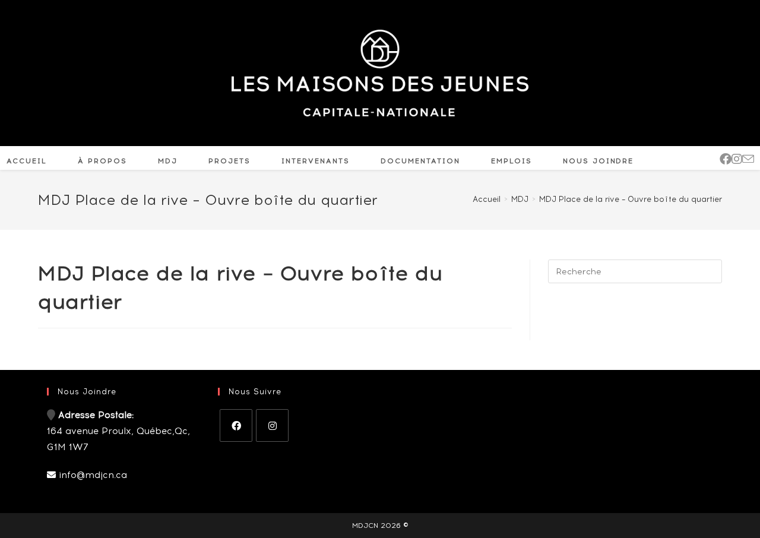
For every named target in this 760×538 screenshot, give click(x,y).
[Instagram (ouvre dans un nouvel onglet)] (737, 159)
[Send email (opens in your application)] (748, 159)
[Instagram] (272, 425)
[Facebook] (236, 425)
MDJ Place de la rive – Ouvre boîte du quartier (630, 199)
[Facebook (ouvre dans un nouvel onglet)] (726, 159)
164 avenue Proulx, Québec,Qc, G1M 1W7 (118, 431)
